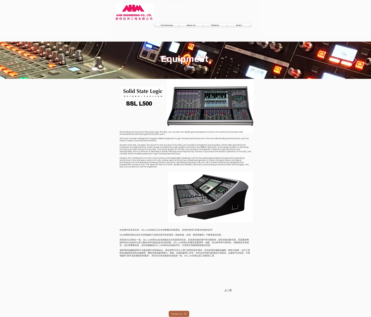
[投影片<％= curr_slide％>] (185, 71)
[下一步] (355, 60)
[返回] (16, 60)
